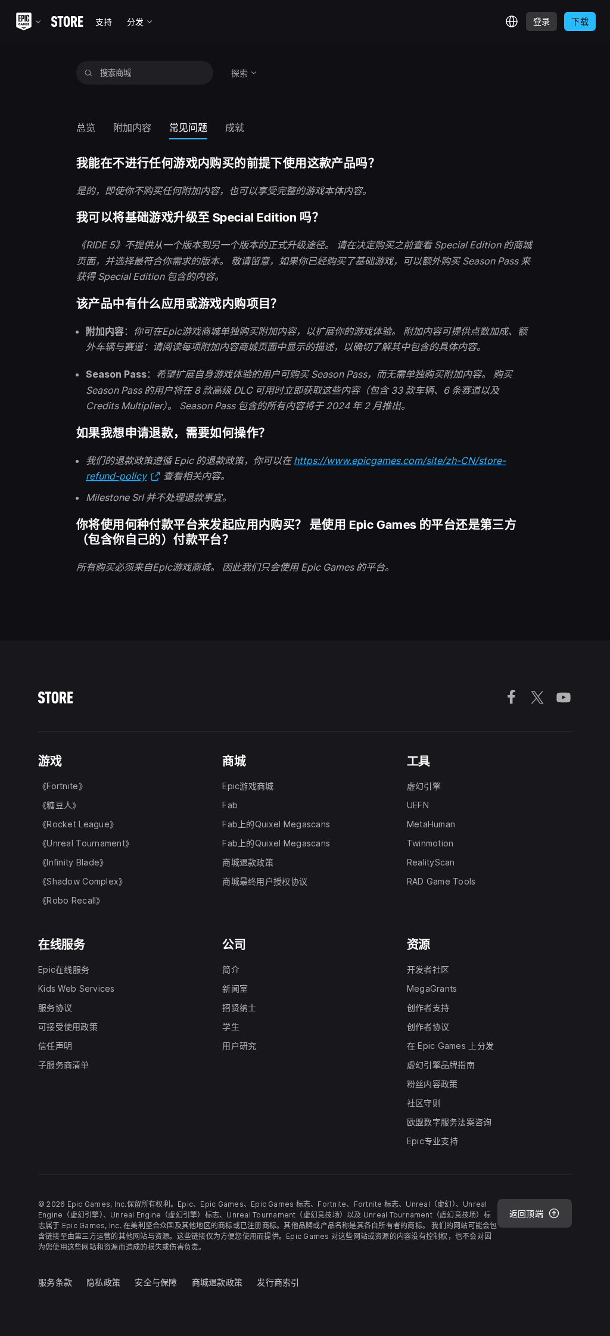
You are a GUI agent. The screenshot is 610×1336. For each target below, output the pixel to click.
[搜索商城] (88, 73)
